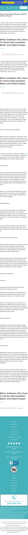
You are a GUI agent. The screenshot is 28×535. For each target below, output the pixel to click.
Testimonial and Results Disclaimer (14, 437)
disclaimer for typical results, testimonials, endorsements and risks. (12, 511)
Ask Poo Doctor (14, 434)
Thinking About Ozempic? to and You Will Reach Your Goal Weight (14, 3)
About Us (14, 475)
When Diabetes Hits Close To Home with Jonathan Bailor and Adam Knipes (14, 42)
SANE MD (14, 426)
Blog (14, 429)
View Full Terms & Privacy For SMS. (18, 518)
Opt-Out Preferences (14, 439)
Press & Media (14, 483)
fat (18, 117)
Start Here (23, 8)
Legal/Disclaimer (14, 485)
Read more (2, 48)
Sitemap (14, 448)
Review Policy (14, 488)
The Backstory (14, 480)
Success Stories (14, 421)
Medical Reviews (14, 424)
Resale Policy (14, 490)
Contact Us (14, 477)
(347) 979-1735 (13, 8)
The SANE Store (14, 432)
